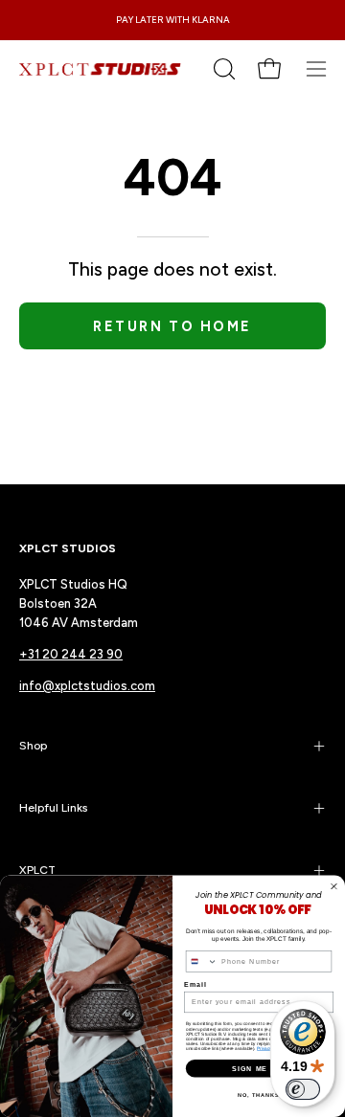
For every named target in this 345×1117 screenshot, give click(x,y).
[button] (222, 69)
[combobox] (201, 961)
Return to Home (172, 326)
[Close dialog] (334, 886)
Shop (33, 745)
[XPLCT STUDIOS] (100, 68)
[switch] (303, 1089)
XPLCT (37, 870)
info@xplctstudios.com (87, 686)
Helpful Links (53, 808)
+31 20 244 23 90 (71, 654)
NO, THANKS (259, 1095)
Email (195, 985)
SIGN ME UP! (259, 1068)
